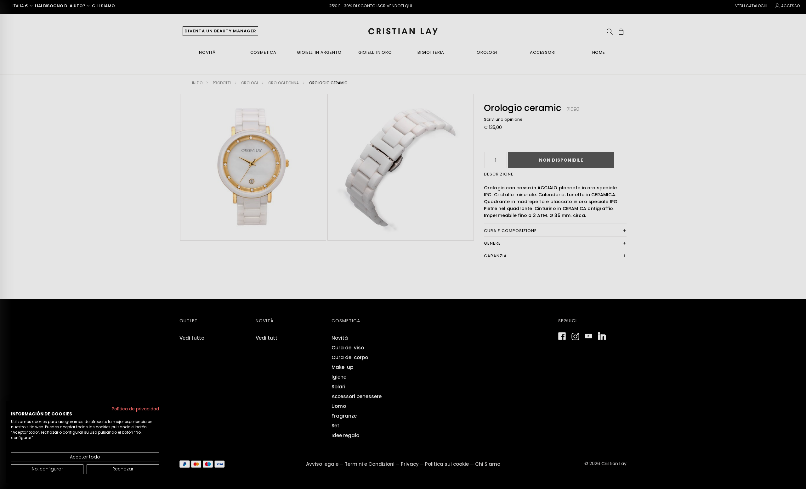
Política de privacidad (135, 409)
